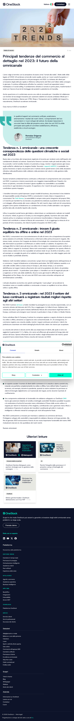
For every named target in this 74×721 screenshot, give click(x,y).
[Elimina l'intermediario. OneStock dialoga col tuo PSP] (20, 482)
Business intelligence (9, 584)
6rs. (32, 718)
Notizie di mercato (9, 50)
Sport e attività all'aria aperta (12, 644)
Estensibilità (6, 597)
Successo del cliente (9, 622)
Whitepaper (6, 682)
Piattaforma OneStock (10, 608)
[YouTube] (8, 538)
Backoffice (6, 592)
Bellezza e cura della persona (12, 636)
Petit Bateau (19, 198)
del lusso (19, 305)
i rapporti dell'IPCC (50, 166)
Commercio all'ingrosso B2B (11, 649)
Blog (4, 679)
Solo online (6, 646)
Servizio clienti (7, 616)
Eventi (5, 704)
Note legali (19, 714)
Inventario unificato (9, 652)
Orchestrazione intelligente (11, 563)
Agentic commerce (9, 579)
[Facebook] (15, 538)
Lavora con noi (7, 699)
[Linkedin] (4, 538)
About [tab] (61, 350)
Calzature (6, 639)
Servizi (5, 613)
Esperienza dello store (9, 571)
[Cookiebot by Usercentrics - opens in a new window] (63, 344)
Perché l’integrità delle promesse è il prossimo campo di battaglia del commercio (52, 467)
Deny (13, 375)
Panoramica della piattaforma (12, 550)
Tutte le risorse (7, 676)
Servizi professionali (9, 619)
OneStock (9, 494)
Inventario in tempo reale (10, 558)
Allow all (60, 375)
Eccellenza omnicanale (10, 657)
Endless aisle (7, 665)
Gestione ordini (8, 554)
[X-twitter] (12, 538)
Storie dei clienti (8, 687)
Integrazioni (6, 595)
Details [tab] (37, 350)
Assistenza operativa (9, 582)
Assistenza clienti (8, 566)
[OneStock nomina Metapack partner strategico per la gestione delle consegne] (20, 449)
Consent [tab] (13, 350)
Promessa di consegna (10, 560)
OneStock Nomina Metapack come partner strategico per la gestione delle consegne (20, 467)
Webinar (5, 684)
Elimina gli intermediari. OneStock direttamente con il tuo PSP (18, 499)
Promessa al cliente (9, 654)
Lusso (4, 641)
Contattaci (6, 702)
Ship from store (7, 659)
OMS (64, 398)
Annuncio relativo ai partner (14, 461)
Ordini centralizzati (8, 662)
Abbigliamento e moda (10, 633)
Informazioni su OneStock (11, 697)
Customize (36, 375)
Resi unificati (7, 568)
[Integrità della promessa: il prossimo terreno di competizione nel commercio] (54, 449)
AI (41, 461)
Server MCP (6, 600)
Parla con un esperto (10, 533)
